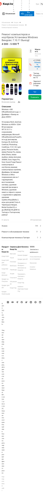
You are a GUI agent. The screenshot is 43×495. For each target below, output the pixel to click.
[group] (12, 65)
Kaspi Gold (5, 256)
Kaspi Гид (13, 288)
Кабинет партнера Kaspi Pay (23, 289)
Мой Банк (13, 266)
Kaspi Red (5, 269)
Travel (12, 258)
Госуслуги (13, 277)
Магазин (13, 254)
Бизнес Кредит (23, 255)
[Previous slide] (6, 65)
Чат (34, 92)
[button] (3, 89)
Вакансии (33, 263)
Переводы (13, 270)
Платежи (13, 262)
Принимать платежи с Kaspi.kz (21, 276)
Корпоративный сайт (3, 483)
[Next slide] (17, 65)
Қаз (37, 4)
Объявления (10, 14)
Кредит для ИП (23, 259)
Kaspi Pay (21, 251)
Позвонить (35, 97)
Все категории (28, 13)
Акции (12, 273)
